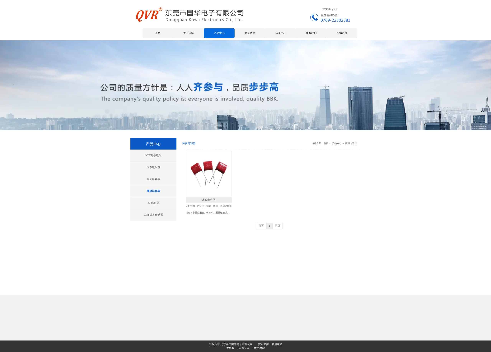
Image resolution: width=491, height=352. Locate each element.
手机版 (230, 348)
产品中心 (336, 143)
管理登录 (244, 348)
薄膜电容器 (351, 143)
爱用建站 (277, 344)
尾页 (277, 225)
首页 (326, 143)
